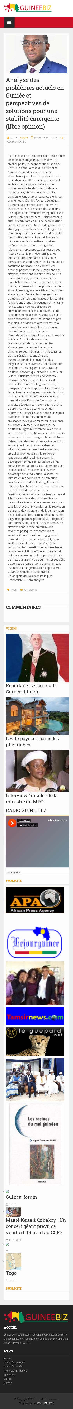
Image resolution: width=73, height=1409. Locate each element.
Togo (11, 1273)
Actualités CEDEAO (14, 1362)
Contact (8, 1383)
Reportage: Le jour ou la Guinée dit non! (31, 688)
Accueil (8, 1358)
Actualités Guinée (13, 1366)
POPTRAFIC (44, 1403)
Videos (7, 1379)
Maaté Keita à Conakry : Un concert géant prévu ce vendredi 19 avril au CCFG (36, 1226)
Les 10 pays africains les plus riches (32, 741)
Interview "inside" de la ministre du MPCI (32, 798)
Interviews (9, 1374)
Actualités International (16, 1370)
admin (24, 137)
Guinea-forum (21, 1197)
